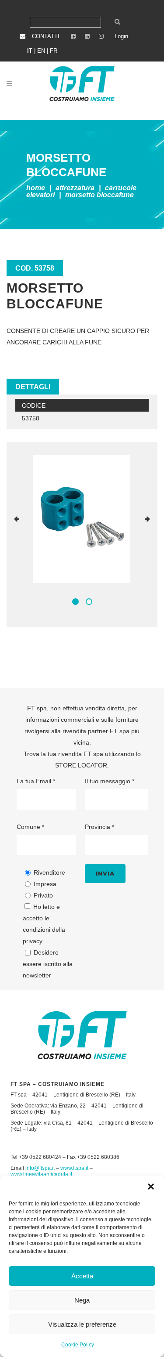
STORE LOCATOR (81, 765)
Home (35, 188)
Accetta (82, 1276)
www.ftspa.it (74, 1168)
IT (29, 50)
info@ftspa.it (40, 1168)
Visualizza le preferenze (82, 1324)
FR (53, 50)
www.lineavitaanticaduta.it (41, 1174)
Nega (82, 1300)
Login (121, 36)
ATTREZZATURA (75, 188)
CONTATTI (45, 36)
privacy (32, 940)
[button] (151, 1186)
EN (41, 50)
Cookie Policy (77, 1345)
